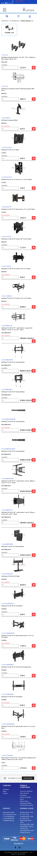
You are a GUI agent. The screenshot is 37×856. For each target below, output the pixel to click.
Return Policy (24, 801)
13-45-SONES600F (7, 574)
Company (6, 789)
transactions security (26, 805)
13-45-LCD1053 (6, 236)
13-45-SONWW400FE (7, 724)
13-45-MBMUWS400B (8, 449)
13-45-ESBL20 (5, 118)
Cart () (4, 3)
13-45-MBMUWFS (6, 389)
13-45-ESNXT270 (6, 177)
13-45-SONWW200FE (7, 633)
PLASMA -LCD (9, 33)
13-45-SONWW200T (7, 664)
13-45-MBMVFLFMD (7, 478)
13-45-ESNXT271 (6, 207)
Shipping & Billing (25, 803)
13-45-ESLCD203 (6, 147)
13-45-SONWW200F (7, 603)
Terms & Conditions (26, 791)
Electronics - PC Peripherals (10, 21)
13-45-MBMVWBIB (7, 544)
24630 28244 (19, 1)
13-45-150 (4, 86)
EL (10, 3)
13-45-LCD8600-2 (6, 296)
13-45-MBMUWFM (7, 360)
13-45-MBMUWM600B (8, 419)
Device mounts (25, 21)
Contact (5, 793)
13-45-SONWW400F (7, 694)
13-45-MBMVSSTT (7, 510)
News (4, 791)
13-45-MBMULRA (6, 325)
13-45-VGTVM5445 (7, 755)
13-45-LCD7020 (6, 266)
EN (12, 3)
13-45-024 (4, 55)
